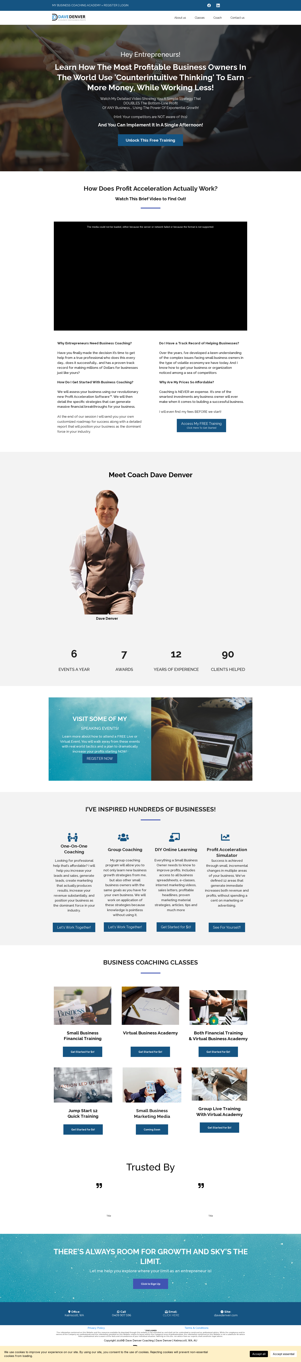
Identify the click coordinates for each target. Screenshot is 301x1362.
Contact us (237, 17)
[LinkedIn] (218, 5)
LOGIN (123, 5)
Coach (217, 17)
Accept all (258, 1354)
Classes (200, 17)
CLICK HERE (171, 1315)
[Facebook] (209, 5)
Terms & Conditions (196, 1328)
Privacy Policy (96, 1328)
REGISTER (110, 5)
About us (180, 17)
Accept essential (283, 1354)
